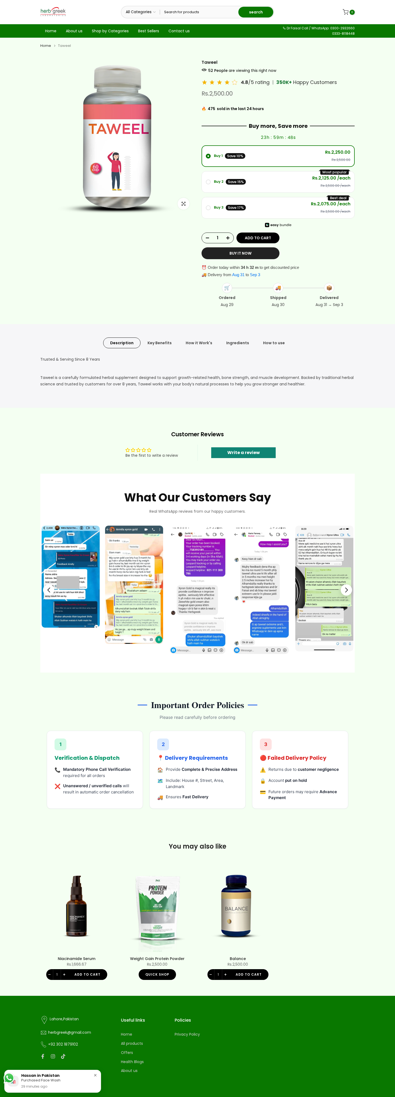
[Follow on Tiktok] (63, 1056)
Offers (127, 1052)
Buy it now (240, 253)
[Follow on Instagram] (53, 1056)
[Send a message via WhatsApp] (9, 1078)
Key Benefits (160, 343)
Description (122, 343)
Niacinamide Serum (76, 958)
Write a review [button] (243, 452)
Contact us (179, 31)
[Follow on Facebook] (42, 1056)
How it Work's (199, 343)
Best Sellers (148, 31)
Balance (238, 958)
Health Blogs (132, 1061)
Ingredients (237, 343)
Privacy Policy (187, 1034)
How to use (274, 343)
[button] (48, 590)
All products (132, 1043)
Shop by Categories (110, 31)
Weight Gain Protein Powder (157, 958)
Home (50, 31)
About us (74, 31)
